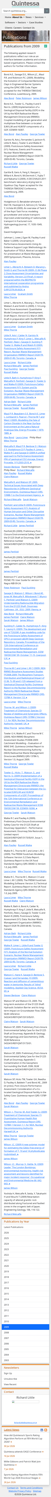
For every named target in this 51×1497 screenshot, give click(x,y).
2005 (6, 1349)
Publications (15, 37)
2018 (6, 1277)
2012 (6, 1310)
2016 (6, 1288)
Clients (8, 27)
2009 (6, 1327)
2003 (6, 1360)
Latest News (11, 1429)
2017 (6, 1282)
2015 (6, 1293)
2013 (6, 1304)
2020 (6, 1265)
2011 (6, 1315)
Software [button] (10, 22)
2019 (6, 1271)
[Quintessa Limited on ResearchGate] (45, 45)
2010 (6, 1321)
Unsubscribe (10, 1378)
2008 (6, 1332)
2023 (6, 1249)
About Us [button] (17, 17)
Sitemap (37, 1491)
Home (8, 17)
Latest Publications (13, 1227)
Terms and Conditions (31, 1487)
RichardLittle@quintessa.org (24, 1422)
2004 (6, 1354)
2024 (6, 1243)
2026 (6, 1232)
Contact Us (29, 27)
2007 (6, 1338)
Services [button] (39, 17)
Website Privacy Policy (20, 1491)
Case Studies (36, 22)
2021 (6, 1260)
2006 (6, 1343)
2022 (6, 1254)
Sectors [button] (22, 22)
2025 (6, 1238)
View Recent (10, 1384)
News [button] (29, 17)
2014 (6, 1299)
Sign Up (8, 1373)
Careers (17, 27)
